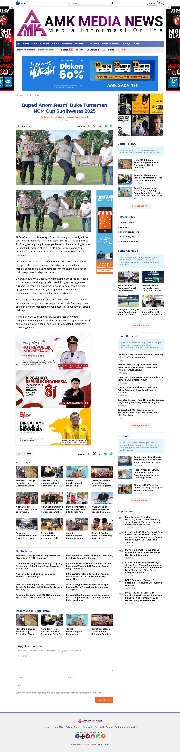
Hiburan (70, 117)
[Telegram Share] (106, 126)
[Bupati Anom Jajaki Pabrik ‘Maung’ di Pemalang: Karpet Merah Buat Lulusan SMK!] (125, 461)
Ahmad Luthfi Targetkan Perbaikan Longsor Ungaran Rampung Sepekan (148, 488)
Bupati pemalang (129, 241)
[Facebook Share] (89, 126)
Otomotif (67, 43)
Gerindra (122, 50)
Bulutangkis (93, 50)
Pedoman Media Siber (126, 727)
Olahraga (80, 43)
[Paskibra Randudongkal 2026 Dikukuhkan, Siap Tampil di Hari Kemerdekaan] (27, 524)
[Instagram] (93, 736)
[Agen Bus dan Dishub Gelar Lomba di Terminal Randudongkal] (27, 498)
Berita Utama (30, 43)
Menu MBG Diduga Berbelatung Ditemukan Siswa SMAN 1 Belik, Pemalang (25, 483)
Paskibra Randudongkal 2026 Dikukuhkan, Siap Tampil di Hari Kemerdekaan (26, 536)
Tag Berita (93, 43)
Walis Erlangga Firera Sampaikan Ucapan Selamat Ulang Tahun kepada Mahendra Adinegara (100, 509)
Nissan (79, 50)
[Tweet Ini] (94, 126)
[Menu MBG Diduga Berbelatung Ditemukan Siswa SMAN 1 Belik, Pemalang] (27, 472)
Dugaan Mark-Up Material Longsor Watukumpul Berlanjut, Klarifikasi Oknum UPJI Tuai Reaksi (139, 412)
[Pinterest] (88, 736)
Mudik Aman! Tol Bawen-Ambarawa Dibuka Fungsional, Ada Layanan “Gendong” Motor (147, 474)
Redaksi (45, 117)
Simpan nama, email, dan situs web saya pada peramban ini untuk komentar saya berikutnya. (60, 692)
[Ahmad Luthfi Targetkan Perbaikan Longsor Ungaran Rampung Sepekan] (125, 489)
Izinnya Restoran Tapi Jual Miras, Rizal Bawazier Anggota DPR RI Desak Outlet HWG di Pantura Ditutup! (138, 367)
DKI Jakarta (108, 50)
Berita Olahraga (46, 50)
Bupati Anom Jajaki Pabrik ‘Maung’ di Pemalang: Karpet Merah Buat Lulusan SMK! (148, 460)
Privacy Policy (73, 727)
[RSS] (103, 736)
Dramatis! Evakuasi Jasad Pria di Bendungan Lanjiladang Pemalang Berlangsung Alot (141, 401)
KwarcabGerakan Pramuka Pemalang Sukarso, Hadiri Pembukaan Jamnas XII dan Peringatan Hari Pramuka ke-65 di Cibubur (101, 536)
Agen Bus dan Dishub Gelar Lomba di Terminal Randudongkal (26, 509)
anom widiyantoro (129, 232)
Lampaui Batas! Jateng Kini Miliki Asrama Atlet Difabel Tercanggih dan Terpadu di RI (153, 312)
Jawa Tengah (82, 117)
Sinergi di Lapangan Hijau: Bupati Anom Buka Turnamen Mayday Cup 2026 (128, 312)
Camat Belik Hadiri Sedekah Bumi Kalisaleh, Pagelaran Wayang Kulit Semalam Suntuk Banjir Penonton (101, 483)
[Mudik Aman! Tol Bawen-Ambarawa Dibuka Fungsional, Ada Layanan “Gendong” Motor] (125, 474)
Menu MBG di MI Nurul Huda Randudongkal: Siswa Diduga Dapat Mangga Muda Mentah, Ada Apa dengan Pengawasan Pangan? (144, 597)
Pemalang (125, 227)
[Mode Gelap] (161, 3)
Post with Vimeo (103, 727)
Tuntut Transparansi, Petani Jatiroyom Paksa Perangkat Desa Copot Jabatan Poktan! (138, 390)
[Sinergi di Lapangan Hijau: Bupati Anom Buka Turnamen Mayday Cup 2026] (128, 301)
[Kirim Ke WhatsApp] (111, 126)
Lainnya (126, 43)
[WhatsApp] (98, 736)
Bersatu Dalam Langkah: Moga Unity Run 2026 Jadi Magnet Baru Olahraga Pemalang (152, 288)
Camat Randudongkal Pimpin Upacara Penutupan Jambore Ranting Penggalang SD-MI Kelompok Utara (77, 536)
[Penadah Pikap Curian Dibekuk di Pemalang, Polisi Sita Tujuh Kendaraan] (52, 472)
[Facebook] (77, 736)
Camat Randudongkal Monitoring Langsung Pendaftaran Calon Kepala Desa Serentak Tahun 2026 (76, 483)
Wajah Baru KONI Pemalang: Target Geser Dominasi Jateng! (127, 288)
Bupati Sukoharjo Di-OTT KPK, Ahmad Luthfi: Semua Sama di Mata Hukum (141, 378)
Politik (55, 43)
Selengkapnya (140, 206)
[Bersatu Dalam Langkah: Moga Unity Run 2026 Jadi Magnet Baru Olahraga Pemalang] (153, 277)
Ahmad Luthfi (127, 222)
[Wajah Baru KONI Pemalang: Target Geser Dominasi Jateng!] (128, 277)
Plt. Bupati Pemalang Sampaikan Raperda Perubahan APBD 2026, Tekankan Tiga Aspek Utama (52, 509)
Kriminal (44, 43)
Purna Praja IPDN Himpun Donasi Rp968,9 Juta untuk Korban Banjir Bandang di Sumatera (142, 552)
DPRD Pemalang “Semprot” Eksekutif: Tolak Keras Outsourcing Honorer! (143, 583)
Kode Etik (58, 727)
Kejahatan (63, 50)
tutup (11, 8)
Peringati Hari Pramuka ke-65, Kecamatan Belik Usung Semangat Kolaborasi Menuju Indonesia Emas (50, 536)
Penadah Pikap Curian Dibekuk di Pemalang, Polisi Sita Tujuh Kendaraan (52, 483)
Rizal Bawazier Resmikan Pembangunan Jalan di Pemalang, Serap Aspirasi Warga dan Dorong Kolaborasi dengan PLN (143, 521)
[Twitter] (82, 736)
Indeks (152, 3)
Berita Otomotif (110, 43)
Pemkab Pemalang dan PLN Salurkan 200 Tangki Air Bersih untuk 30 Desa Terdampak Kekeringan (76, 509)
